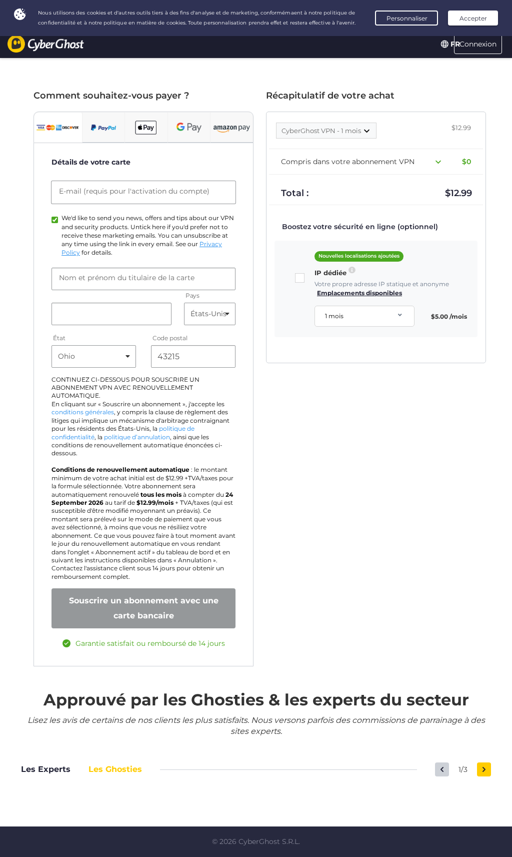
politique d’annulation (137, 437)
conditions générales (83, 412)
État (59, 338)
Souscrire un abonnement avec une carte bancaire (143, 608)
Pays (193, 295)
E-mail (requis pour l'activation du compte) (134, 191)
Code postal (170, 338)
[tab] (58, 128)
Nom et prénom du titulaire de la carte (126, 277)
